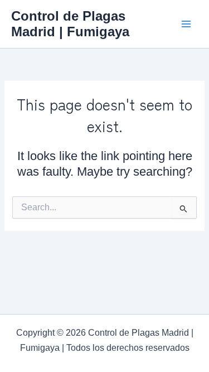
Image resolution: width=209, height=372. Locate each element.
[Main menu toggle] (186, 24)
